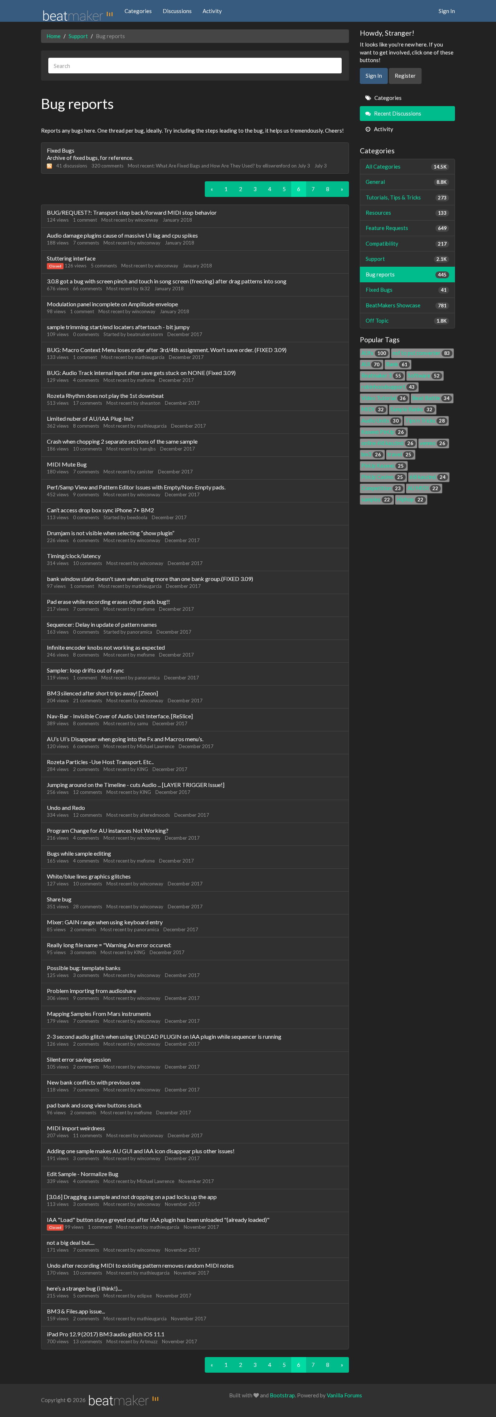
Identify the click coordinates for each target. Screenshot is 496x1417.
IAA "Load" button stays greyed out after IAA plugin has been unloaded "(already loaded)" (158, 1219)
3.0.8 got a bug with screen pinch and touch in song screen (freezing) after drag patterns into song (166, 281)
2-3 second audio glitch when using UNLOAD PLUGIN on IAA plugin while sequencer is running (164, 1036)
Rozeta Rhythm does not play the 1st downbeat (105, 395)
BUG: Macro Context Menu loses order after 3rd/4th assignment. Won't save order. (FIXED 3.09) (166, 349)
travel (399, 454)
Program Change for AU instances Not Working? (107, 830)
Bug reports (406, 274)
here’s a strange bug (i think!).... (84, 1288)
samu (142, 723)
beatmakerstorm (145, 334)
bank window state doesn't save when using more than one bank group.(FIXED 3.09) (150, 578)
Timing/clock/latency (74, 555)
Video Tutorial (383, 398)
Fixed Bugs (60, 150)
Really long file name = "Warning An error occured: (109, 944)
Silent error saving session (79, 1059)
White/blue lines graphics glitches (89, 876)
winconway (146, 220)
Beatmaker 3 (381, 375)
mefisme (146, 380)
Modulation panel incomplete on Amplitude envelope (112, 303)
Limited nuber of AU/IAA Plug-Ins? (90, 418)
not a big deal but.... (70, 1242)
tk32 (145, 288)
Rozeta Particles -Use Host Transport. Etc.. (100, 761)
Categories (138, 11)
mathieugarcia (149, 357)
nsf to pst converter (421, 353)
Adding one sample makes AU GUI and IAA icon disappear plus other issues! (141, 1150)
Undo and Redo (66, 807)
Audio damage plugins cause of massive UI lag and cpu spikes (122, 235)
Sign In (447, 11)
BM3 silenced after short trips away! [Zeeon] (102, 693)
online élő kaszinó (387, 443)
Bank (396, 364)
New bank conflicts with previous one (93, 1082)
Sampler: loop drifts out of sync (85, 670)
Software (424, 375)
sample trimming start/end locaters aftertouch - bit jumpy (118, 326)
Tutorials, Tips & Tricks (406, 197)
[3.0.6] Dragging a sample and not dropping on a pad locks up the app (132, 1196)
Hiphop (410, 499)
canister (145, 472)
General (406, 181)
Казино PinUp (382, 431)
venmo (432, 443)
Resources (406, 212)
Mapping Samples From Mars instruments (99, 1013)
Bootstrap (282, 1395)
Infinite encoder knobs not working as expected (106, 647)
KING (142, 769)
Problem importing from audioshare (91, 990)
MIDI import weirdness (76, 1128)
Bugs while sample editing (79, 853)
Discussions (177, 11)
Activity (212, 11)
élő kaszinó (428, 476)
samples (375, 499)
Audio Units (380, 420)
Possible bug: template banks (84, 967)
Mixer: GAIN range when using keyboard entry (105, 922)
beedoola (137, 517)
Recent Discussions (397, 113)
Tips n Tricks (425, 420)
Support (406, 258)
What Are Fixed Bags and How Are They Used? (205, 166)
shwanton (150, 403)
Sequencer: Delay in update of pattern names (102, 624)
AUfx (373, 353)
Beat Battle (431, 398)
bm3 (371, 454)
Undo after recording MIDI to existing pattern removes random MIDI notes (140, 1265)
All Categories (406, 166)
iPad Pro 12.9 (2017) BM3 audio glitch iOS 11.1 (105, 1334)
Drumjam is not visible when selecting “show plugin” (110, 532)
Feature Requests (406, 228)
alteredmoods (155, 815)
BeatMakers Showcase (406, 305)
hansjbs (148, 449)
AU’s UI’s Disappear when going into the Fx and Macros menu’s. (125, 738)
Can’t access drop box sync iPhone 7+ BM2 (100, 509)
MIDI (372, 409)
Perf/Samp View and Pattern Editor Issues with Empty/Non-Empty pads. (136, 487)
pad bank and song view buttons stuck (94, 1105)
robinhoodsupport (388, 386)
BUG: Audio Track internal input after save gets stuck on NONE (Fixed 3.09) (141, 372)
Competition (381, 488)
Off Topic (406, 320)
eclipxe (144, 1296)
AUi (370, 364)
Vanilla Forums (344, 1395)
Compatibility (406, 243)
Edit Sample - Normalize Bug (82, 1173)
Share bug (59, 899)
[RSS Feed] (49, 166)
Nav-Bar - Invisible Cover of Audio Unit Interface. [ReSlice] (120, 715)
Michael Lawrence (155, 746)
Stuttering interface (71, 258)
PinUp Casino (382, 476)
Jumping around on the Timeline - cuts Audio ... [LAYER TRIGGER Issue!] (135, 784)
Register (405, 75)
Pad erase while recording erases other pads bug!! (108, 601)
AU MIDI (422, 488)
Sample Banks (411, 409)
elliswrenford (276, 166)
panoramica (139, 632)
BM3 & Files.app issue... (76, 1311)
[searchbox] (195, 65)
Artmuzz (149, 1341)
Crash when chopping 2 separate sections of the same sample (122, 441)
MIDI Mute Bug (67, 464)
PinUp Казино (382, 465)
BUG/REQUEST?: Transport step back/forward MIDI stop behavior (132, 212)
